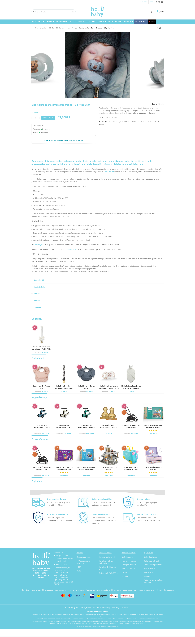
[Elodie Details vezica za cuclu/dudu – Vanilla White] (42, 334)
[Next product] (162, 28)
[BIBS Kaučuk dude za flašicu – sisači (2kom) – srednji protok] (108, 413)
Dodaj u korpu (48, 118)
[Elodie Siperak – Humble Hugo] (86, 374)
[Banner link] (41, 559)
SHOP (34, 21)
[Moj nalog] (152, 12)
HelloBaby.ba (38, 245)
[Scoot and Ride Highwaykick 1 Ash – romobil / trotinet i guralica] (64, 413)
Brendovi (127, 21)
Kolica (49, 21)
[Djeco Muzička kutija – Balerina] (153, 455)
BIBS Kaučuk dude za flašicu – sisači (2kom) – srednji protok (108, 427)
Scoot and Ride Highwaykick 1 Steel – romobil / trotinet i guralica (41, 427)
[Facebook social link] (156, 2)
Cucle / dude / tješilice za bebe (119, 121)
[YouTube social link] (161, 2)
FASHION (101, 21)
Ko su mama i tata (83, 557)
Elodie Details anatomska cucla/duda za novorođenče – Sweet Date (109, 388)
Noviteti (41, 21)
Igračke (92, 21)
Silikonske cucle (138, 121)
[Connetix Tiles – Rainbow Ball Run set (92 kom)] (153, 413)
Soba (109, 21)
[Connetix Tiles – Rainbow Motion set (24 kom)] (86, 455)
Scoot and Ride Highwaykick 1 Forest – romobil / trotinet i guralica (86, 427)
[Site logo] (97, 12)
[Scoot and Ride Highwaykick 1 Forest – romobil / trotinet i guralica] (86, 413)
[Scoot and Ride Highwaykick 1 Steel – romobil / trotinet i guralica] (42, 413)
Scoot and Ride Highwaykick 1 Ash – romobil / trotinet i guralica (64, 427)
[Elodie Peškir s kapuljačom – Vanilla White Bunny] (131, 374)
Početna (35, 28)
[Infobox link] (52, 502)
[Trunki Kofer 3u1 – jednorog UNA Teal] (131, 455)
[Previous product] (157, 28)
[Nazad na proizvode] (160, 28)
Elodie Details (72, 249)
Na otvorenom (61, 21)
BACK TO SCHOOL (140, 21)
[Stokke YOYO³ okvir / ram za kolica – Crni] (131, 413)
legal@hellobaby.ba (113, 626)
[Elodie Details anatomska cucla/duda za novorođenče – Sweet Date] (108, 374)
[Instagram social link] (159, 2)
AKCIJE (152, 21)
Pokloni (118, 21)
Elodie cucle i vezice (63, 28)
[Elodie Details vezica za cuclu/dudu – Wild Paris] (64, 374)
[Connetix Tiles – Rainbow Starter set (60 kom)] (64, 455)
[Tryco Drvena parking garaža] (108, 455)
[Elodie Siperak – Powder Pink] (42, 374)
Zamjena (125, 576)
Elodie (51, 28)
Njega (72, 21)
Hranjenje (82, 21)
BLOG (79, 571)
